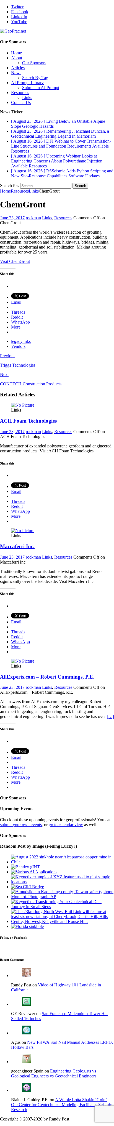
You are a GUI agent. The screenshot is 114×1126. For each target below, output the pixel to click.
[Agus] (26, 1033)
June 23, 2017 (12, 217)
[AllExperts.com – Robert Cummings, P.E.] (22, 661)
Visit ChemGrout (15, 261)
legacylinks (21, 341)
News (16, 72)
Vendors (18, 346)
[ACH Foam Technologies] (22, 405)
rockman (33, 217)
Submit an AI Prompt (40, 87)
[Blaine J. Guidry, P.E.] (26, 1090)
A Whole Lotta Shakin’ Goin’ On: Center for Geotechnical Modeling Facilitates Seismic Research (61, 1104)
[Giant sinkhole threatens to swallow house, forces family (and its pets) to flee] (27, 926)
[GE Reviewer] (26, 1004)
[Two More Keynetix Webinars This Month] (62, 906)
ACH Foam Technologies (28, 421)
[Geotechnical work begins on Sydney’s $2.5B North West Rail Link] (62, 921)
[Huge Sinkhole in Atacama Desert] (62, 862)
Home (16, 52)
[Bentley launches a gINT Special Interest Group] (25, 866)
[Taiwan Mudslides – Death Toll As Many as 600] (62, 896)
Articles (18, 67)
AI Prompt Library (27, 82)
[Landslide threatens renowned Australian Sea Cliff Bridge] (27, 886)
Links (27, 97)
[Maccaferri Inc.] (22, 530)
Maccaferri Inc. (17, 546)
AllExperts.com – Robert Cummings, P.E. (47, 677)
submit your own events (21, 824)
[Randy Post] (26, 975)
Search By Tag (35, 77)
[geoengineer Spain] (26, 1061)
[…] (110, 716)
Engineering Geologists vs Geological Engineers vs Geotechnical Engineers (53, 1073)
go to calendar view (66, 824)
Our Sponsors (34, 62)
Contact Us (21, 102)
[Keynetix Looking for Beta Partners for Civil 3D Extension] (62, 881)
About (16, 57)
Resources (20, 92)
